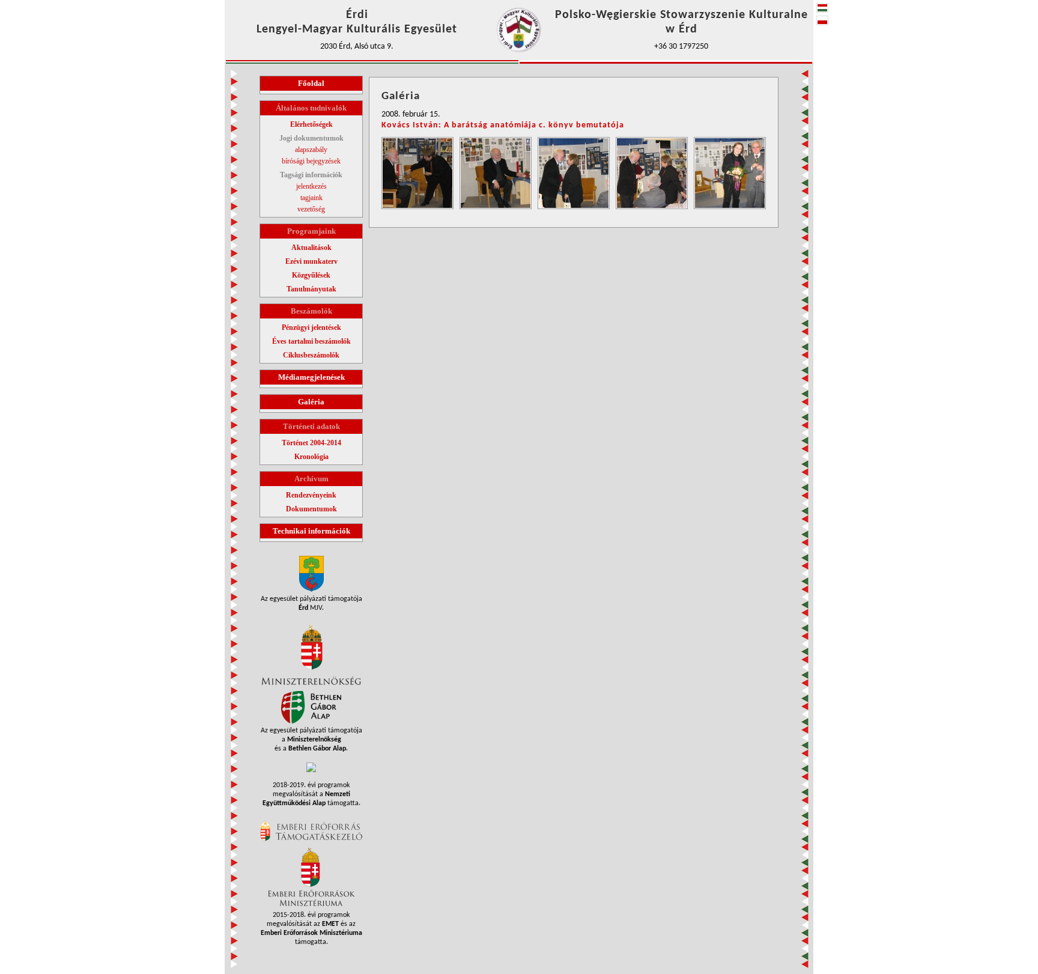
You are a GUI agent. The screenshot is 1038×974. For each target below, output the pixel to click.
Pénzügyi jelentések (311, 327)
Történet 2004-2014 (311, 443)
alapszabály (311, 149)
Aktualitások (311, 247)
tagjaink (311, 197)
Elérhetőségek (311, 124)
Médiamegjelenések (311, 377)
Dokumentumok (311, 509)
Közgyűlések (311, 275)
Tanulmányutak (311, 289)
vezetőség (311, 209)
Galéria (311, 401)
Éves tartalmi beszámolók (311, 341)
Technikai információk (311, 530)
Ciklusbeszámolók (311, 355)
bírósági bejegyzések (311, 161)
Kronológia (311, 456)
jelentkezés (311, 186)
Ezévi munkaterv (311, 261)
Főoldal (311, 83)
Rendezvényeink (311, 495)
